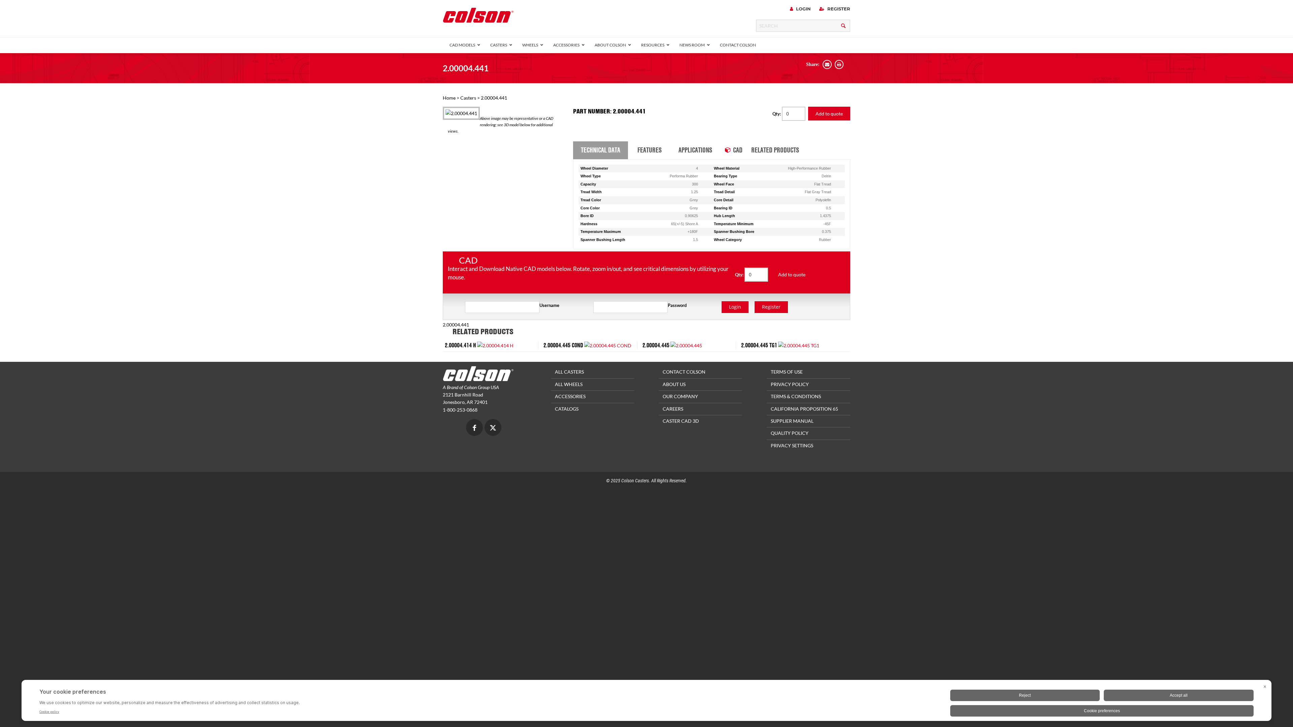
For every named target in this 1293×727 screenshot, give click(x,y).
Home (449, 98)
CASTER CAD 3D (681, 421)
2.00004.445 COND (563, 345)
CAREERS (673, 409)
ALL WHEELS (569, 384)
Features (649, 149)
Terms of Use (787, 372)
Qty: (777, 113)
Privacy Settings (792, 445)
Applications (695, 149)
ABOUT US (674, 384)
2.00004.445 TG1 (759, 345)
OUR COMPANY (680, 396)
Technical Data (600, 149)
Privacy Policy (790, 384)
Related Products (775, 149)
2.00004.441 (466, 68)
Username (549, 305)
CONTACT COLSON (684, 372)
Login (803, 8)
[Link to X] (493, 428)
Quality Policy (789, 433)
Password (677, 305)
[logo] (478, 17)
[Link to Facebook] (474, 428)
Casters (468, 98)
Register (838, 8)
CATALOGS (566, 409)
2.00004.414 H (460, 345)
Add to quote (829, 113)
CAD (737, 149)
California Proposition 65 (804, 409)
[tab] (600, 150)
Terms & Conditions (796, 396)
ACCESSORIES (570, 396)
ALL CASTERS (569, 372)
